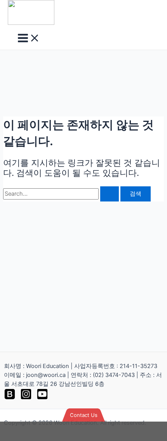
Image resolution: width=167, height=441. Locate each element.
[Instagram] (26, 397)
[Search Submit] (109, 193)
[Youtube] (42, 397)
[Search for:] (61, 193)
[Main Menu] (29, 39)
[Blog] (10, 397)
